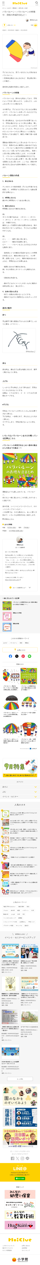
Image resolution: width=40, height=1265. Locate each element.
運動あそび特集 (17, 613)
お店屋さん (23, 922)
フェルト (5, 910)
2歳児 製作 (21, 906)
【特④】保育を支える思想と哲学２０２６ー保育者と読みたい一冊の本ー (10, 1028)
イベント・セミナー (10, 797)
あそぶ (5, 787)
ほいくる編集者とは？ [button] (20, 587)
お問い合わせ (26, 1245)
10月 (18, 914)
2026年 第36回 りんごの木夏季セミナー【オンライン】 (10, 1062)
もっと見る (20, 1079)
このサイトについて (8, 1245)
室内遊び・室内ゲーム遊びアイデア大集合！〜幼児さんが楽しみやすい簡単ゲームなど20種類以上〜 (23, 839)
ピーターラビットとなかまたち (29, 1027)
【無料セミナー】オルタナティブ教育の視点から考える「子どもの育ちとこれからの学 (29, 995)
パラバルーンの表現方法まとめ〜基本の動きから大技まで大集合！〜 (25, 603)
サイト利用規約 (7, 1250)
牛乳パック (31, 922)
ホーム (4, 8)
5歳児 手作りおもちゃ (9, 906)
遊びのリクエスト (7, 1248)
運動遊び (15, 8)
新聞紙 (20, 918)
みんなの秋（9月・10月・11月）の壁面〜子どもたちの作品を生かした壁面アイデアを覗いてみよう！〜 (23, 822)
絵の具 (13, 910)
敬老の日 (5, 914)
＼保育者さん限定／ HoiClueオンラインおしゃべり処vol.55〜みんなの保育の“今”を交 (10, 962)
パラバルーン (13, 643)
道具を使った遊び (23, 8)
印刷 (32, 25)
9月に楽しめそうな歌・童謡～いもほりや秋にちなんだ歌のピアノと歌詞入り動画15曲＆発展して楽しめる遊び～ (24, 831)
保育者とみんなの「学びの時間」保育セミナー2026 (29, 962)
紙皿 (18, 910)
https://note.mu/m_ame (12, 580)
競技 (21, 643)
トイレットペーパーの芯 (10, 922)
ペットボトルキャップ (9, 918)
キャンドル (19, 925)
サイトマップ (26, 1250)
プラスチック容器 (8, 925)
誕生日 (26, 925)
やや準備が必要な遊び (16, 531)
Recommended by (24, 748)
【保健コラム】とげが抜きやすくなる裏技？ (22, 857)
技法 (28, 906)
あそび (9, 8)
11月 (32, 910)
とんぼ (13, 914)
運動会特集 (16, 623)
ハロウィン (25, 910)
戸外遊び (26, 527)
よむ (4, 792)
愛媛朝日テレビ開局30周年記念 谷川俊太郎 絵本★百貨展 (10, 994)
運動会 (27, 643)
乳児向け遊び (11, 527)
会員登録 (24, 1248)
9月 (24, 914)
